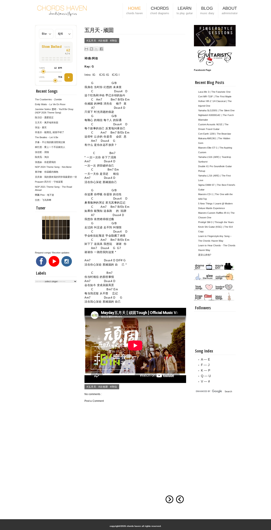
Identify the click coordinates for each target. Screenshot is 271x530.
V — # (205, 381)
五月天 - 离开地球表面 (46, 122)
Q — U (206, 376)
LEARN (185, 10)
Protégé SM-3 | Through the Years (216, 222)
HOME (134, 10)
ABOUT (230, 10)
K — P (205, 370)
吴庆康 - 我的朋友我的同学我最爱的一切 (56, 177)
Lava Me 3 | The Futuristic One (214, 92)
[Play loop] (68, 77)
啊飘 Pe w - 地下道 (44, 195)
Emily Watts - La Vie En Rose (50, 104)
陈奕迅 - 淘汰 (42, 157)
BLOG (207, 10)
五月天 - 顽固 (98, 30)
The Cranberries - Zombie (48, 99)
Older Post (169, 499)
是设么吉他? (204, 254)
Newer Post (180, 499)
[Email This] (86, 49)
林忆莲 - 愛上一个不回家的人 (50, 147)
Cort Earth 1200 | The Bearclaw (214, 133)
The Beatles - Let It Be (46, 137)
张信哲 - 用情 (42, 152)
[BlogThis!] (91, 49)
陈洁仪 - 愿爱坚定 (44, 117)
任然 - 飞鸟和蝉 (43, 200)
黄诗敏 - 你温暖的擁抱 (46, 172)
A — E (205, 359)
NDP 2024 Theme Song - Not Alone (53, 167)
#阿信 (113, 40)
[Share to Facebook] (101, 49)
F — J (205, 365)
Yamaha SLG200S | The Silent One (216, 110)
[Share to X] (96, 49)
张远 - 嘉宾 (41, 127)
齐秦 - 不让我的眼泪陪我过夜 (50, 142)
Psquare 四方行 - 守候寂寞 (49, 181)
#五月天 (92, 40)
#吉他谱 (103, 40)
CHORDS (159, 10)
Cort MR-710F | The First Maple (214, 96)
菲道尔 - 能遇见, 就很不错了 (49, 132)
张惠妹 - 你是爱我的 (45, 162)
